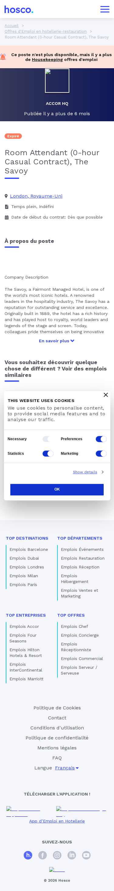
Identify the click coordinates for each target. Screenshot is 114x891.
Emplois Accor (24, 626)
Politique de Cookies (57, 708)
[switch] (101, 439)
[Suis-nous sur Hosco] (28, 856)
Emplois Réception (80, 566)
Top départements (79, 538)
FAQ (57, 758)
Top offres (71, 615)
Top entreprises (26, 615)
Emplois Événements (82, 549)
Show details (85, 472)
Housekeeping (47, 59)
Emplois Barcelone (28, 549)
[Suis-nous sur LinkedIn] (71, 856)
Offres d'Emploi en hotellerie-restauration (46, 31)
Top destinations (27, 538)
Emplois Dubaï (24, 558)
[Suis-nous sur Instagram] (57, 856)
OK (57, 489)
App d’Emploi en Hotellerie (57, 821)
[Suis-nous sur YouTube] (86, 856)
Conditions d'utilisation (57, 728)
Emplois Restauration (83, 558)
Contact (57, 718)
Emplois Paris (23, 584)
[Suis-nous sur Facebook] (42, 856)
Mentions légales (57, 748)
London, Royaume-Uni (36, 196)
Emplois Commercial (82, 658)
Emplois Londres (26, 566)
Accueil (12, 25)
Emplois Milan (23, 575)
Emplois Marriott (26, 678)
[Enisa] (57, 870)
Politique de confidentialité (57, 738)
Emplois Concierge (80, 635)
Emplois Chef (74, 626)
